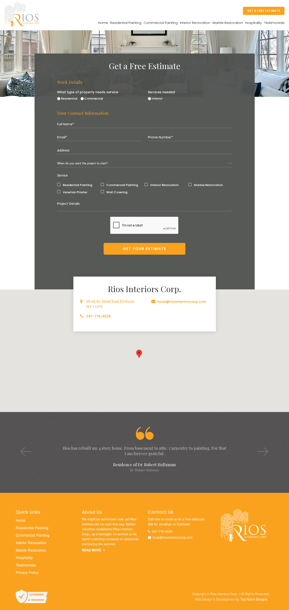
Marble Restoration (227, 23)
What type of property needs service (87, 92)
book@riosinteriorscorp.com (181, 301)
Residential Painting (125, 23)
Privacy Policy (27, 572)
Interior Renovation (195, 23)
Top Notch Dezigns (253, 599)
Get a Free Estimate (263, 11)
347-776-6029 (98, 316)
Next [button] (257, 447)
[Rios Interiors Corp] (243, 524)
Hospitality (253, 23)
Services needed (161, 92)
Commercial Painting (161, 23)
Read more (92, 550)
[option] (144, 450)
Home (103, 23)
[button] (139, 354)
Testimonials (274, 23)
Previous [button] (20, 447)
